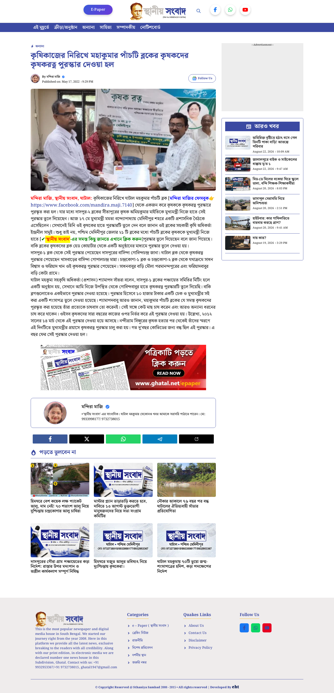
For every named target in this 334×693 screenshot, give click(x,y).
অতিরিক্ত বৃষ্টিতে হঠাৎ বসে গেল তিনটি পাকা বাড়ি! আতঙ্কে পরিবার (275, 142)
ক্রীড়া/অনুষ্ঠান (65, 27)
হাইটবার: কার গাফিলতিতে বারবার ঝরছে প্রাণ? (271, 221)
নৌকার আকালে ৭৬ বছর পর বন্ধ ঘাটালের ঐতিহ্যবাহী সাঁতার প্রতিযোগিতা (183, 506)
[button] (199, 11)
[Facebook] (215, 10)
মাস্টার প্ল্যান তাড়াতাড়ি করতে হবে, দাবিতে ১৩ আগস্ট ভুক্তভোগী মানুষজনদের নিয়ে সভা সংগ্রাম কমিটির (120, 508)
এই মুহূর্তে (41, 27)
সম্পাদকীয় (126, 27)
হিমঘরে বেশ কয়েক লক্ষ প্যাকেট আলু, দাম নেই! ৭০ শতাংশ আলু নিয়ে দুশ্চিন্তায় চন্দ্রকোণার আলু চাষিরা (60, 506)
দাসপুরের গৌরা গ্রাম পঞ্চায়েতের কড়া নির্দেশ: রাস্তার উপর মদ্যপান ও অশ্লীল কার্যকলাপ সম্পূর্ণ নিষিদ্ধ (60, 566)
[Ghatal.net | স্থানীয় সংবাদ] (159, 11)
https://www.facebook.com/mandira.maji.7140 (81, 205)
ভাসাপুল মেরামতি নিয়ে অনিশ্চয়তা (268, 201)
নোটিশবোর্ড (150, 27)
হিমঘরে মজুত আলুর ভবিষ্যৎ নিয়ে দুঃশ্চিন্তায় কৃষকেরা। (120, 564)
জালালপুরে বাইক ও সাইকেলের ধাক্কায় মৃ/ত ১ (275, 162)
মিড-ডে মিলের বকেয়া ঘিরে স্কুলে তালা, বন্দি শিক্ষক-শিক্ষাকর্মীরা (276, 181)
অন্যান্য (88, 27)
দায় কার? (259, 238)
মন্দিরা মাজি (53, 76)
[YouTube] (245, 10)
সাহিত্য (106, 27)
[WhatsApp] (230, 10)
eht (235, 687)
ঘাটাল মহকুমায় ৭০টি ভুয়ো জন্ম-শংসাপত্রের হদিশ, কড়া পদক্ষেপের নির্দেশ (184, 566)
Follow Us (205, 78)
